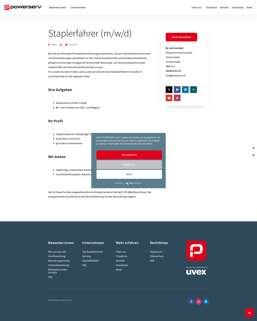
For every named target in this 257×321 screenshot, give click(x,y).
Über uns (196, 7)
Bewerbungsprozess (59, 260)
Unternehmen (78, 7)
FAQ (50, 277)
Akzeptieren (129, 154)
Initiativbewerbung (58, 265)
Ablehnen (129, 164)
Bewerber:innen (57, 7)
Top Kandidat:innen (92, 251)
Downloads (238, 7)
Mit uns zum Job (57, 251)
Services (86, 256)
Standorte (211, 7)
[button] (169, 89)
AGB (152, 260)
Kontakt (224, 7)
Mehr (129, 174)
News (250, 7)
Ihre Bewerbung (56, 256)
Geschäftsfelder (90, 260)
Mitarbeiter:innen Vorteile (57, 271)
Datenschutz (157, 256)
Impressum (156, 251)
